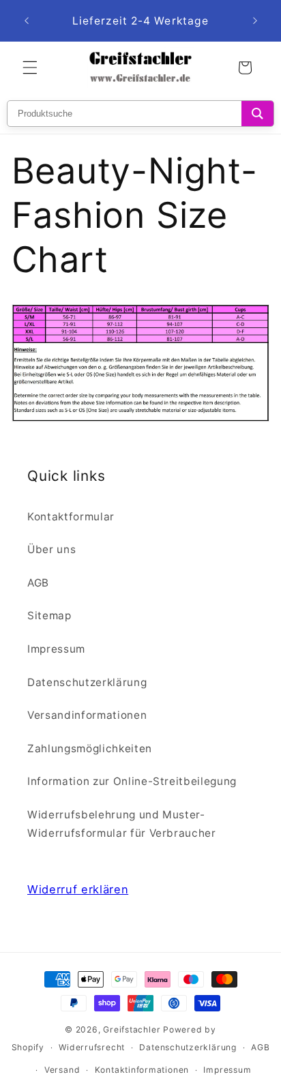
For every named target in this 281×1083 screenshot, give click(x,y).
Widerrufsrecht (92, 1047)
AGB (38, 582)
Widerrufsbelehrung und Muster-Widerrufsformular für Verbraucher (121, 824)
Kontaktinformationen (142, 1070)
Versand (62, 1070)
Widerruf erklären (77, 889)
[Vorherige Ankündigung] (27, 21)
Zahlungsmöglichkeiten (89, 748)
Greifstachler (131, 1029)
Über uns (51, 549)
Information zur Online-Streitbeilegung (132, 781)
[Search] (257, 113)
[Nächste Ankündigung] (255, 21)
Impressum (56, 648)
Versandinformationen (87, 715)
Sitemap (49, 615)
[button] (30, 67)
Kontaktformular (71, 516)
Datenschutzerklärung (87, 682)
